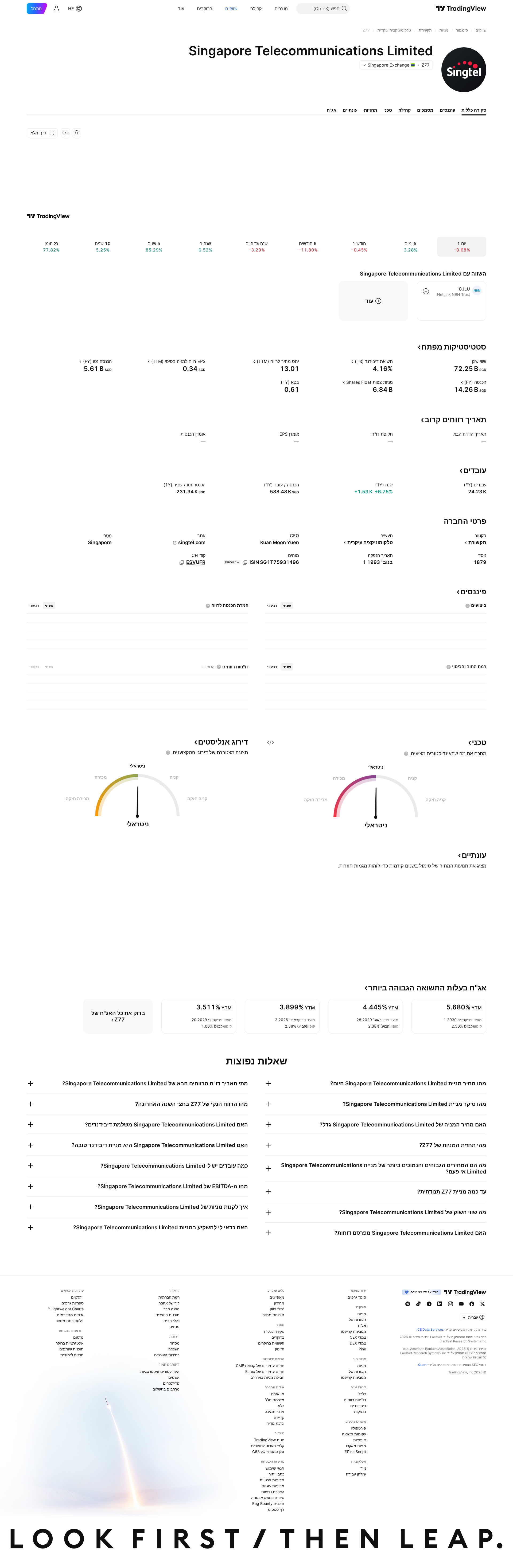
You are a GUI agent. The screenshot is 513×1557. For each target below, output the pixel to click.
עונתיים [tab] (350, 110)
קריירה (279, 1417)
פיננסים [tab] (447, 110)
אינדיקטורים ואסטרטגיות (160, 1371)
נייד (363, 1468)
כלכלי (361, 1394)
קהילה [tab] (404, 110)
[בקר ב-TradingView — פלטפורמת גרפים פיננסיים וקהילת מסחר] (48, 216)
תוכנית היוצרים (168, 1314)
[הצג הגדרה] (468, 361)
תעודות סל (357, 1319)
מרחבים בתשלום (166, 1389)
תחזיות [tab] (370, 110)
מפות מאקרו (356, 1445)
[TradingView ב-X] (482, 1304)
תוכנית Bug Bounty (268, 1503)
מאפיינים (277, 1297)
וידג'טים (77, 1297)
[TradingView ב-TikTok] (418, 1304)
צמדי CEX (358, 1337)
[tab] (287, 605)
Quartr (423, 1365)
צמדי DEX (358, 1343)
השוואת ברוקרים (271, 1343)
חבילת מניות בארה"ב (267, 1377)
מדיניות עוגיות (273, 1486)
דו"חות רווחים (355, 1399)
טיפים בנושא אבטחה (267, 1497)
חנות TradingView (269, 1440)
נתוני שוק (277, 1309)
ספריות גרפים (72, 1303)
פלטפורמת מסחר (70, 1320)
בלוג (281, 1405)
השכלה (174, 1349)
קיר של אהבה (169, 1303)
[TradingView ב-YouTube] (461, 1304)
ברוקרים (204, 8)
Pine (362, 1349)
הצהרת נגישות (272, 1491)
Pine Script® (355, 1451)
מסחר (175, 1343)
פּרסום (78, 1337)
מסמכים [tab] (425, 110)
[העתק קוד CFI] (181, 562)
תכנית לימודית (72, 1355)
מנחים (174, 1326)
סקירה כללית (274, 1331)
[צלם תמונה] (76, 132)
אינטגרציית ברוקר (70, 1343)
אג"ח (362, 1325)
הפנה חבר (172, 1309)
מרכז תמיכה (274, 1411)
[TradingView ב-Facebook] (472, 1304)
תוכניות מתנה (273, 1314)
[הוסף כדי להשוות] (425, 291)
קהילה (256, 8)
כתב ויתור (276, 1474)
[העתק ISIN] (245, 562)
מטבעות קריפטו (353, 1331)
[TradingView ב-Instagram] (450, 1304)
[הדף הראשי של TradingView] (461, 8)
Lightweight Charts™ (66, 1309)
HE (71, 8)
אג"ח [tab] (331, 110)
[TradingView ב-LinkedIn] (440, 1304)
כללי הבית (172, 1320)
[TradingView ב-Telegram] (429, 1304)
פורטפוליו (358, 1428)
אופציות (359, 1440)
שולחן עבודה (356, 1474)
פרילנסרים (171, 1383)
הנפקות (360, 1411)
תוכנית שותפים (71, 1349)
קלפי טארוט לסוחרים (267, 1445)
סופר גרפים (357, 1297)
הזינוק (279, 1349)
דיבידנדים (358, 1405)
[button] (270, 8)
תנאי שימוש (275, 1468)
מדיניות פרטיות (272, 1480)
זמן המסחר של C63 (268, 1451)
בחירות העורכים (167, 1355)
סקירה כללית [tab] (473, 110)
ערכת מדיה (275, 1423)
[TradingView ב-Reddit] (407, 1304)
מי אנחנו (277, 1394)
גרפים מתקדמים (70, 1314)
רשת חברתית (169, 1297)
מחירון (279, 1303)
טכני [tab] (387, 110)
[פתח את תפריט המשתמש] (56, 8)
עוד (181, 8)
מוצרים (281, 8)
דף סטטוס (276, 1509)
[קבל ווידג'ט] (65, 132)
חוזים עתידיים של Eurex (264, 1371)
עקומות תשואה (354, 1434)
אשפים (174, 1377)
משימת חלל (274, 1399)
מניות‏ (361, 1313)
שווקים (231, 8)
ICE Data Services (430, 1329)
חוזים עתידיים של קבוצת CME (260, 1365)
